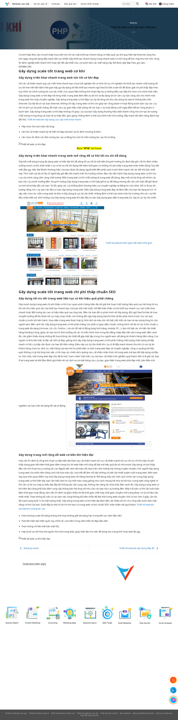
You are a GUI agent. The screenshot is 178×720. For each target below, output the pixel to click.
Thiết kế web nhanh (109, 713)
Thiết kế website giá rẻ (39, 713)
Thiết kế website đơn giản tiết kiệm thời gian (129, 242)
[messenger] (173, 700)
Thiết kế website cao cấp (87, 713)
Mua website (125, 713)
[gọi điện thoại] (173, 680)
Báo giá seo (70, 4)
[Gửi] (137, 4)
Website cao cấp (20, 4)
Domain (56, 4)
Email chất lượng (89, 4)
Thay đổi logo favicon (89, 715)
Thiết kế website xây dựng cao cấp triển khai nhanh (54, 119)
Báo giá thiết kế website (143, 713)
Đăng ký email (31, 548)
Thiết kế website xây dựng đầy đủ (137, 548)
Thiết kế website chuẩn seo (63, 713)
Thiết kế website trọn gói (16, 713)
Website (133, 23)
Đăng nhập (168, 4)
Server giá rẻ (40, 4)
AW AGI (152, 4)
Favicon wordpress (164, 713)
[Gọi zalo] (173, 690)
